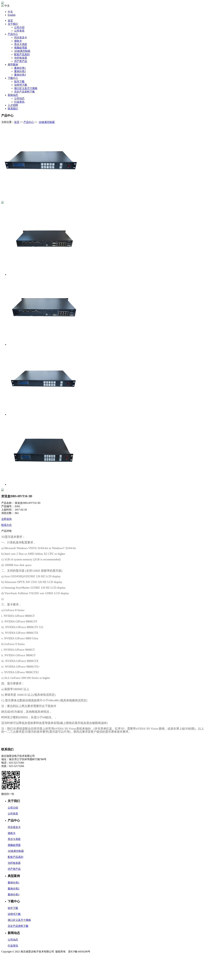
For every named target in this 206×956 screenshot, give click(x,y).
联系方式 (6, 525)
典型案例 (13, 64)
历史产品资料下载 (24, 91)
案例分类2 (20, 71)
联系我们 (13, 108)
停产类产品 (20, 61)
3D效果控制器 (22, 51)
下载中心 (13, 78)
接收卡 (18, 40)
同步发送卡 (20, 37)
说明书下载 (20, 84)
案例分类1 (20, 68)
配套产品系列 (22, 54)
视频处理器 (20, 47)
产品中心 (13, 34)
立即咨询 (6, 519)
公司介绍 (19, 27)
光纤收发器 (20, 57)
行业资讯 (19, 101)
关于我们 (13, 24)
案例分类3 (20, 74)
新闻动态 (13, 95)
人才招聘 (13, 105)
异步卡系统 (20, 44)
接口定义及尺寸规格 (25, 88)
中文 (10, 11)
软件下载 (19, 81)
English (11, 15)
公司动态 (19, 98)
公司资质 (19, 30)
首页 (10, 20)
